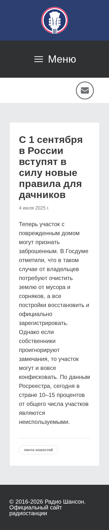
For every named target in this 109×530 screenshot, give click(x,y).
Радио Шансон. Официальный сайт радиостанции (47, 507)
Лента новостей (38, 450)
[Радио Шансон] (54, 20)
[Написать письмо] (85, 90)
